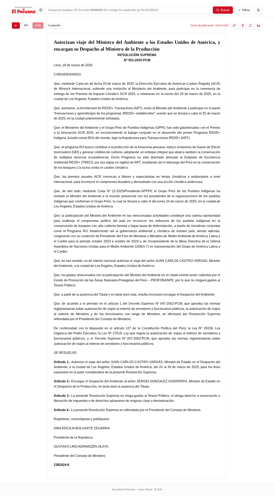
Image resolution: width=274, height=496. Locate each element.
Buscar (225, 10)
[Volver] (16, 25)
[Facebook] (242, 25)
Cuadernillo (54, 25)
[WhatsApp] (250, 25)
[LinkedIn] (258, 25)
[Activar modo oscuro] (258, 10)
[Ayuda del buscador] (40, 10)
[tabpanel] (137, 255)
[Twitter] (234, 25)
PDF (26, 25)
